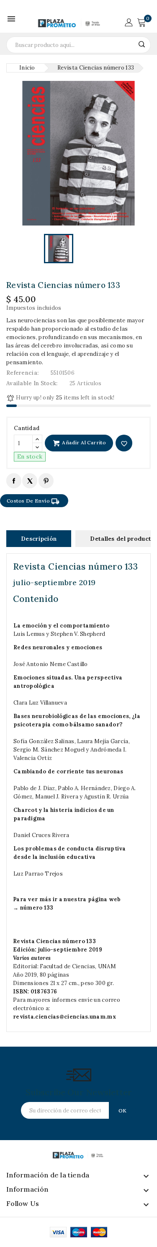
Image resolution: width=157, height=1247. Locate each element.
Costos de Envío (33, 501)
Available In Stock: (32, 383)
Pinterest (46, 480)
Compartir (13, 480)
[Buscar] (141, 44)
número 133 (37, 907)
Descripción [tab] (39, 538)
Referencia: (22, 372)
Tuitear (29, 480)
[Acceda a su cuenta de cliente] (128, 21)
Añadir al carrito (83, 442)
